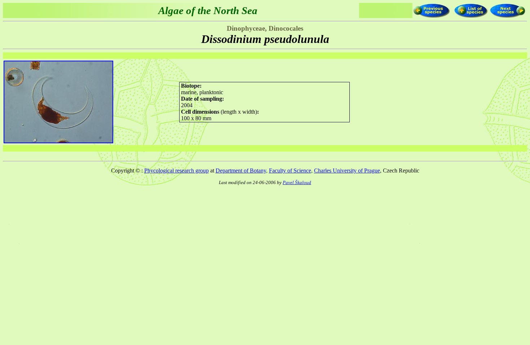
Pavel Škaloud (297, 182)
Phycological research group (176, 170)
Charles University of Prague (347, 170)
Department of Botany (241, 170)
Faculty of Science (290, 170)
